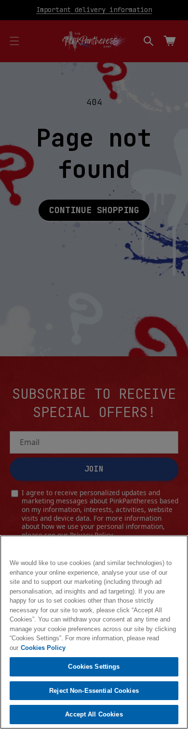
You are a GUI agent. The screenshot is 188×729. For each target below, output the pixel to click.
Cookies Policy (43, 647)
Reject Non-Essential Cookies (94, 690)
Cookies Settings (94, 666)
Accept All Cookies (93, 714)
